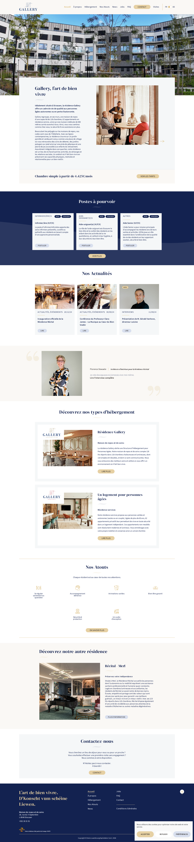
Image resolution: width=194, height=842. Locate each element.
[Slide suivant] (161, 141)
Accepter (145, 834)
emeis (48, 831)
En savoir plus (97, 630)
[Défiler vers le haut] (182, 792)
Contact (142, 7)
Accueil (67, 6)
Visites (156, 6)
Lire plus (106, 471)
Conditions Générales (126, 808)
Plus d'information (116, 717)
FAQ (129, 6)
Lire (42, 330)
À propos (77, 6)
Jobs (122, 6)
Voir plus (97, 256)
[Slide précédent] (153, 141)
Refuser (163, 834)
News (114, 6)
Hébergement (94, 800)
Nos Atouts (105, 6)
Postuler (42, 245)
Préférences (182, 834)
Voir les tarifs (148, 176)
